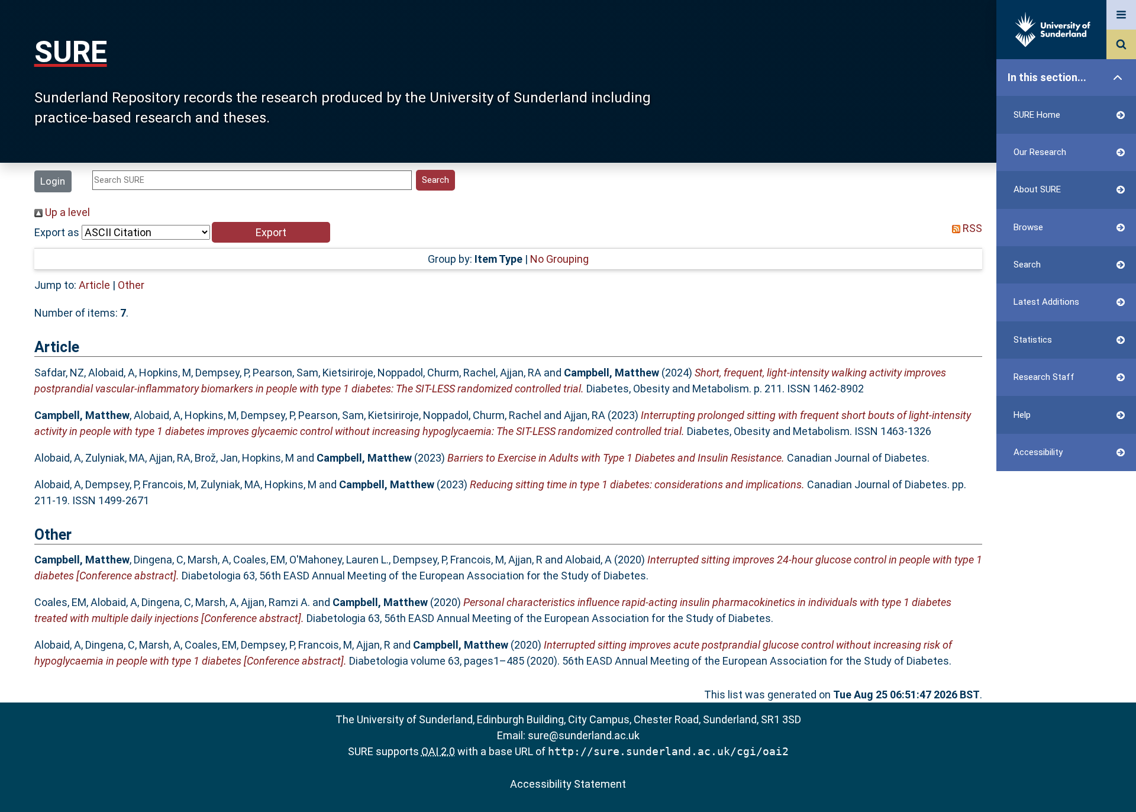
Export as (56, 232)
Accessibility (1038, 452)
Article (94, 285)
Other (131, 285)
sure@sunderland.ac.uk (584, 735)
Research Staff (1044, 377)
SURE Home (1037, 114)
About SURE (1037, 189)
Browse (1028, 227)
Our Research (1040, 152)
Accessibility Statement (568, 784)
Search (1027, 264)
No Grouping (559, 259)
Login (52, 181)
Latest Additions (1046, 302)
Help (1022, 415)
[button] (271, 232)
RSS (971, 228)
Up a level (66, 212)
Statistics (1033, 339)
